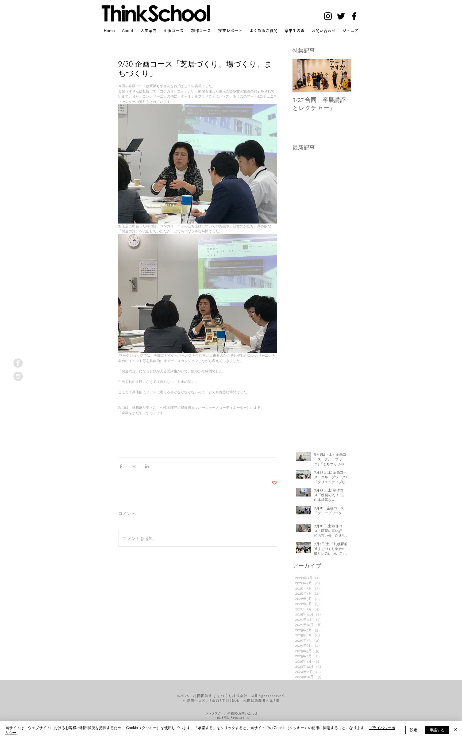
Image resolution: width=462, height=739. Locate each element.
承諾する (437, 729)
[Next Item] (342, 75)
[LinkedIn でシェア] (146, 466)
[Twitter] (341, 16)
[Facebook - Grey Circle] (18, 363)
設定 (413, 729)
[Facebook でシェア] (120, 466)
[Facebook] (354, 16)
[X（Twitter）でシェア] (133, 466)
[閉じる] (455, 730)
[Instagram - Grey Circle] (18, 376)
